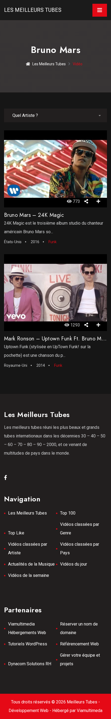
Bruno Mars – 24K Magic (34, 215)
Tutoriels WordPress (27, 643)
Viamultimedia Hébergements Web (27, 628)
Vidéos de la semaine (28, 575)
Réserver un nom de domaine (79, 628)
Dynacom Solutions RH (29, 663)
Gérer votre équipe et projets (80, 659)
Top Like (16, 532)
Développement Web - (30, 710)
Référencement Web (79, 643)
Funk (52, 242)
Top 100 (67, 513)
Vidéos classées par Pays (79, 548)
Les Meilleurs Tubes (32, 10)
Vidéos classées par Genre (79, 528)
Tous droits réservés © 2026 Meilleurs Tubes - (55, 701)
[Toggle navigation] (99, 10)
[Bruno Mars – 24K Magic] (55, 169)
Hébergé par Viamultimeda (77, 710)
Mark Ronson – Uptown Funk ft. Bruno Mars (56, 339)
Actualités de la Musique (31, 564)
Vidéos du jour (73, 564)
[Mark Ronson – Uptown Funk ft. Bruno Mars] (55, 293)
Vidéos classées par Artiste (27, 548)
